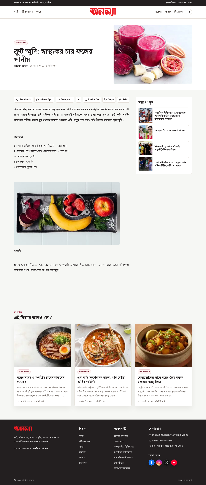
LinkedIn (93, 99)
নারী (16, 12)
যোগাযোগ (119, 441)
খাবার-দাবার (21, 42)
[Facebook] (152, 463)
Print (126, 99)
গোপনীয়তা (119, 463)
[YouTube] (174, 463)
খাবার (168, 12)
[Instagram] (159, 463)
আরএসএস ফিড (122, 468)
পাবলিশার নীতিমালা (123, 457)
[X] (167, 463)
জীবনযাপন (27, 12)
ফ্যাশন (158, 12)
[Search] (189, 12)
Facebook (25, 99)
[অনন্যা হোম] (103, 12)
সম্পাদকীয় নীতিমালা (124, 447)
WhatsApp (46, 99)
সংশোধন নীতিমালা (123, 452)
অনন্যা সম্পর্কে (121, 436)
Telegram (66, 99)
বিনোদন (178, 12)
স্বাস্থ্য (38, 12)
